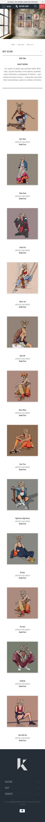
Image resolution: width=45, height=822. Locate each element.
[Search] (36, 6)
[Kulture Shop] (22, 6)
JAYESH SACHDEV (22, 142)
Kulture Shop (15, 802)
